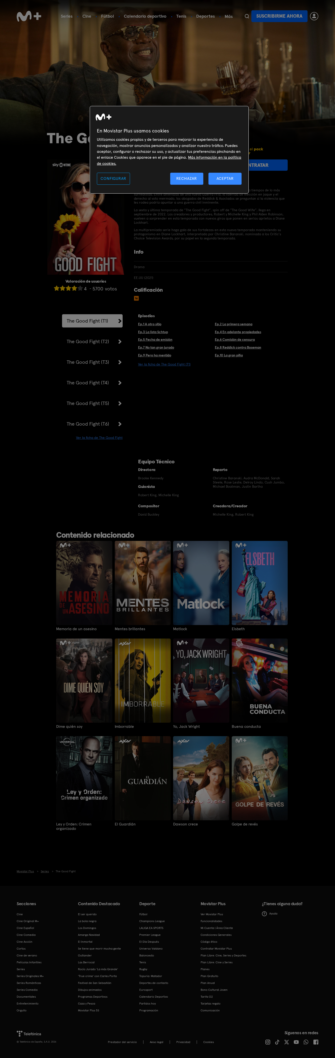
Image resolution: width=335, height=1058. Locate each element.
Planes (205, 969)
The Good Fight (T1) (87, 321)
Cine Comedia (26, 935)
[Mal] (62, 288)
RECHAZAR (186, 178)
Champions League (152, 921)
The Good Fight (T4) (88, 383)
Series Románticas (29, 983)
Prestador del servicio (122, 1042)
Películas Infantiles (29, 962)
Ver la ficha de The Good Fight (99, 438)
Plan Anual (208, 983)
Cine (86, 16)
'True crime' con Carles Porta (97, 976)
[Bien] (74, 288)
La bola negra (87, 921)
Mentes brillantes (130, 629)
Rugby (143, 969)
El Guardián (125, 824)
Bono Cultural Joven (214, 990)
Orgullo (21, 1010)
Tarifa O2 (207, 996)
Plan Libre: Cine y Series (216, 962)
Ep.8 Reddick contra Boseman (238, 347)
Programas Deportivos (92, 996)
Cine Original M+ (28, 921)
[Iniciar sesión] (314, 16)
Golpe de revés (245, 824)
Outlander (85, 955)
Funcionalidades (211, 921)
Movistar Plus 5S (88, 1010)
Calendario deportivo (145, 16)
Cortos (21, 948)
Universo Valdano (151, 948)
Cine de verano (27, 955)
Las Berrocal (86, 962)
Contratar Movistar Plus (216, 948)
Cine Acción (24, 941)
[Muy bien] (80, 288)
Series (67, 16)
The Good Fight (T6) (88, 424)
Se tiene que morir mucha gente (99, 948)
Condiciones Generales (216, 935)
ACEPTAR (225, 178)
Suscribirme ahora (279, 16)
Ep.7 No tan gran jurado (156, 347)
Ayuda (273, 913)
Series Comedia (27, 990)
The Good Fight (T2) (88, 341)
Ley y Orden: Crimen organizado (73, 826)
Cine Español (25, 928)
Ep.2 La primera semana (233, 324)
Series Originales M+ (30, 976)
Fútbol (107, 16)
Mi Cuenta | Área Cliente (217, 928)
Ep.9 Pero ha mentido (154, 355)
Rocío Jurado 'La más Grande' (98, 969)
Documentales (26, 996)
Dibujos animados (90, 990)
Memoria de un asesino (76, 629)
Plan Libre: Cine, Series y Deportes (223, 955)
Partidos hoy (147, 1003)
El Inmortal (85, 941)
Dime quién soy (69, 726)
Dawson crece (185, 824)
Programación (148, 1010)
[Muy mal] (56, 288)
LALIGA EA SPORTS (151, 928)
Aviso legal (156, 1042)
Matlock (180, 629)
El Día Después (149, 941)
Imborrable (124, 726)
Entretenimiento (28, 1003)
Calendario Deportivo (153, 996)
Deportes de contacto (153, 983)
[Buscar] (247, 16)
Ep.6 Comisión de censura (235, 339)
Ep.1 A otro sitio (149, 324)
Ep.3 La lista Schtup (153, 332)
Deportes (205, 16)
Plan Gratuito (209, 976)
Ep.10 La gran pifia (229, 355)
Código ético (209, 941)
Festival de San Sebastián (94, 983)
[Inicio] (29, 16)
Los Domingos (87, 928)
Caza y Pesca (86, 1003)
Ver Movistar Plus (212, 914)
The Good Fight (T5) (88, 403)
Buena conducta (246, 726)
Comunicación (210, 1010)
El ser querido (87, 914)
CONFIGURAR (113, 178)
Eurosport (146, 990)
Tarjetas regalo (210, 1003)
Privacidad (183, 1042)
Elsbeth (238, 629)
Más (229, 16)
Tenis (181, 16)
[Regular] (68, 288)
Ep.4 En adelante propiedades (238, 332)
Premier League (150, 935)
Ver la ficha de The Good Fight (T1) (164, 364)
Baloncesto (146, 955)
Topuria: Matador (150, 976)
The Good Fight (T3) (88, 362)
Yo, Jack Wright (186, 726)
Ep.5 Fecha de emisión (155, 339)
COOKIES (208, 1042)
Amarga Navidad (89, 935)
